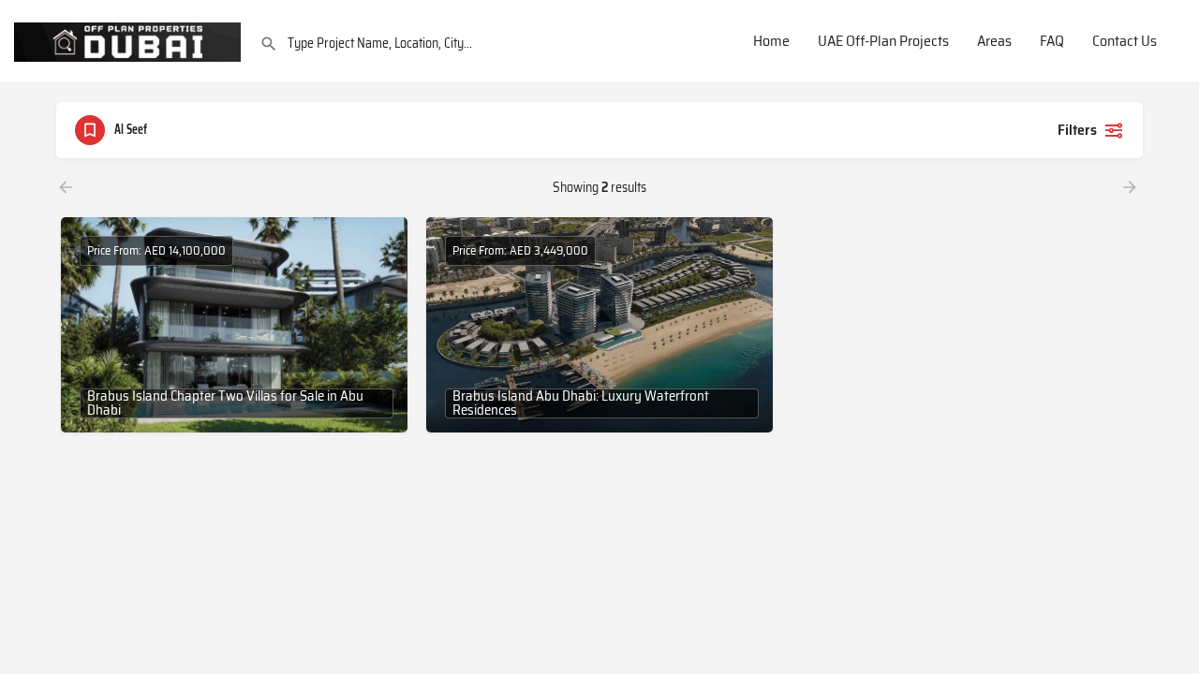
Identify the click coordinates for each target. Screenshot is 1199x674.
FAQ (1052, 41)
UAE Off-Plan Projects (883, 41)
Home (771, 41)
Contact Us (1124, 41)
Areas (994, 41)
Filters (1077, 129)
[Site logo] (129, 40)
